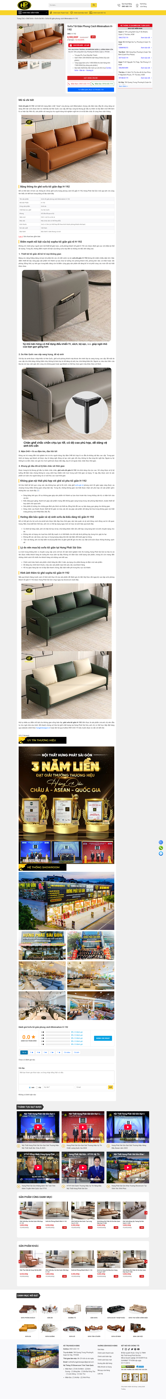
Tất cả (24, 1052)
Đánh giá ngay (103, 1038)
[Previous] (20, 41)
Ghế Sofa (29, 19)
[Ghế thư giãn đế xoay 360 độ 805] (31, 1259)
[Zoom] (20, 57)
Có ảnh (76, 1052)
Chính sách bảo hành (81, 13)
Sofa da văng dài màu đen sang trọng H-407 (107, 1271)
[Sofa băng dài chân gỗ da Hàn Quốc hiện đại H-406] (108, 1210)
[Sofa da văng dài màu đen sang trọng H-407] (108, 1259)
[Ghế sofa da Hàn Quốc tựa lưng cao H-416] (83, 1210)
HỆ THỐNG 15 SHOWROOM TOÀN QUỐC (135, 25)
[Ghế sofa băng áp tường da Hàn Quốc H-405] (134, 1210)
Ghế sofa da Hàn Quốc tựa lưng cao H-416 (81, 1222)
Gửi (110, 1087)
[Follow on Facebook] (123, 1349)
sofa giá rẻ (79, 485)
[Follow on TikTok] (129, 1349)
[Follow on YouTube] (138, 1349)
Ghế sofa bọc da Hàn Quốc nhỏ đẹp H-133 (31, 1222)
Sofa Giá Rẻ (39, 19)
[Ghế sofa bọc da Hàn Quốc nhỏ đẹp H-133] (31, 1210)
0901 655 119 (127, 6)
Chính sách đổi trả (99, 13)
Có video (67, 1052)
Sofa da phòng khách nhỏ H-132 (56, 1221)
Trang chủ (21, 19)
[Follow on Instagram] (126, 1349)
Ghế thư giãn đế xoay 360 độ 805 (30, 1270)
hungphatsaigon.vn (43, 728)
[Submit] (94, 5)
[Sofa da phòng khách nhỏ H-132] (57, 1210)
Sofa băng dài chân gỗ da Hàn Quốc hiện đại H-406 (108, 1222)
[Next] (60, 41)
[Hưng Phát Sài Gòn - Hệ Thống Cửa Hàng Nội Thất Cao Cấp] (31, 5)
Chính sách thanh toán (60, 13)
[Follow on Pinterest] (135, 1349)
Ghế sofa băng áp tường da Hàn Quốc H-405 (133, 1222)
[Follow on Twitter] (132, 1349)
